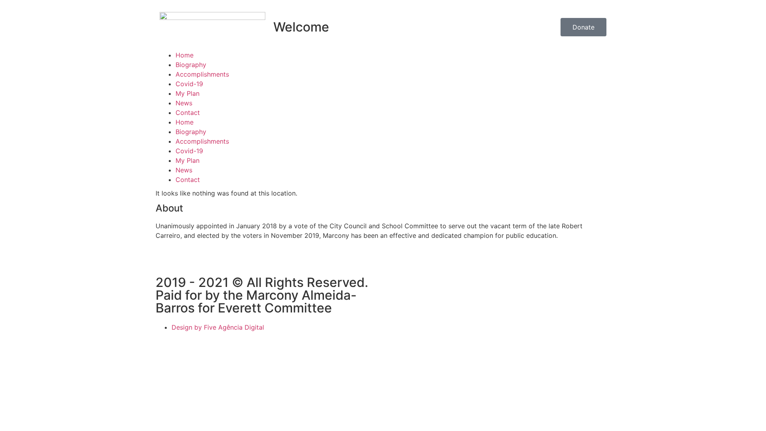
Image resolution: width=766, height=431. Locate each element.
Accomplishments (202, 74)
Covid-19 (189, 84)
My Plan (187, 93)
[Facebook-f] (166, 264)
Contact (188, 113)
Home (184, 55)
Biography (191, 65)
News (184, 103)
